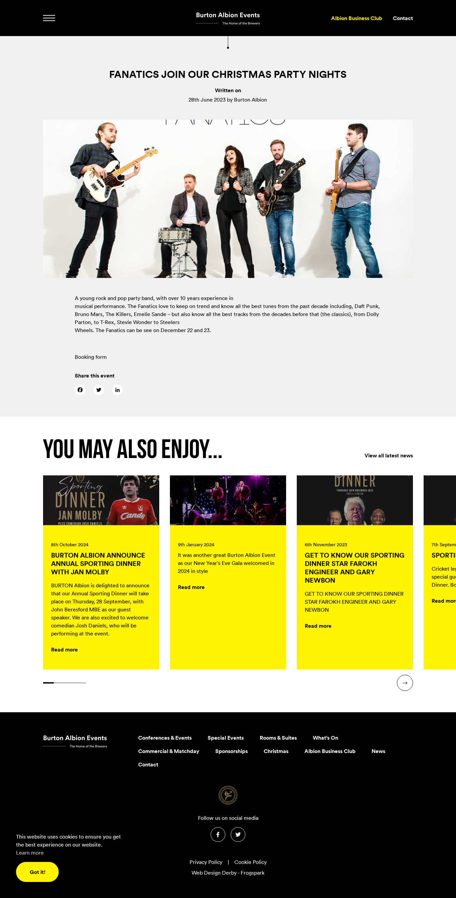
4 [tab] (80, 683)
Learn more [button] (30, 852)
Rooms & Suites (278, 737)
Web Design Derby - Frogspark (228, 872)
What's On (325, 737)
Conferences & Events (165, 737)
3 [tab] (69, 683)
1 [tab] (48, 683)
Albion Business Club (356, 18)
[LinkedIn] (117, 390)
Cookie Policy (250, 862)
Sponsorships (231, 751)
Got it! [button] (37, 872)
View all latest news (389, 455)
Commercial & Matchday (168, 751)
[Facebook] (80, 390)
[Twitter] (98, 390)
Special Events (226, 737)
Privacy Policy (206, 862)
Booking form (91, 356)
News (378, 751)
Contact (403, 18)
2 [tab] (59, 683)
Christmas (276, 751)
